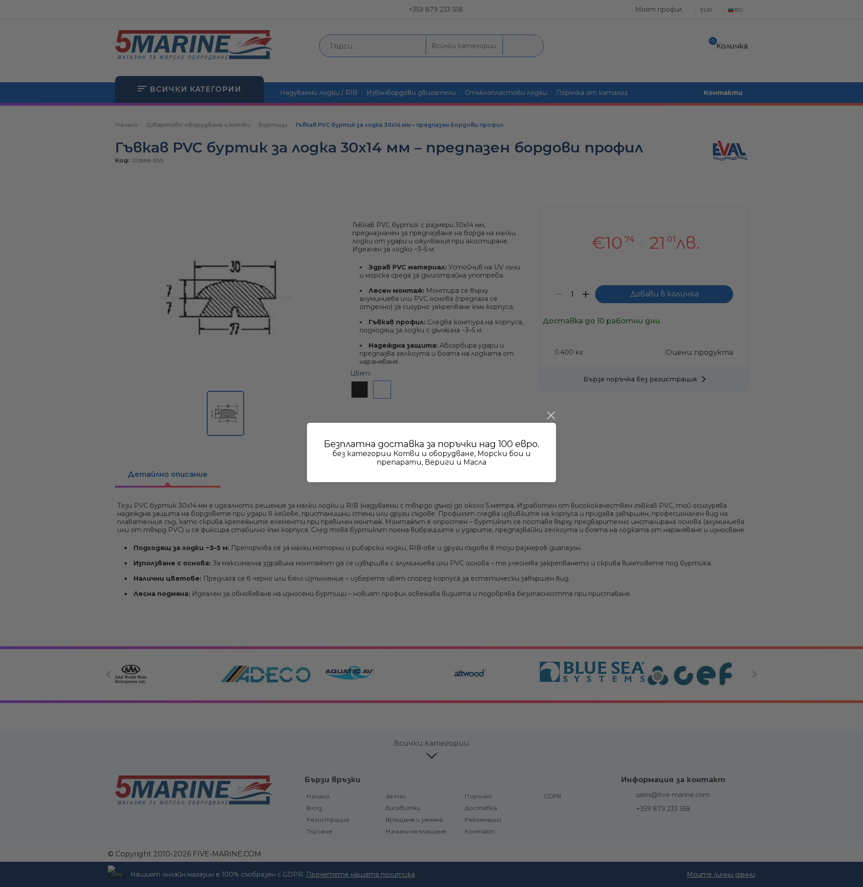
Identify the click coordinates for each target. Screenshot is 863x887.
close (550, 415)
